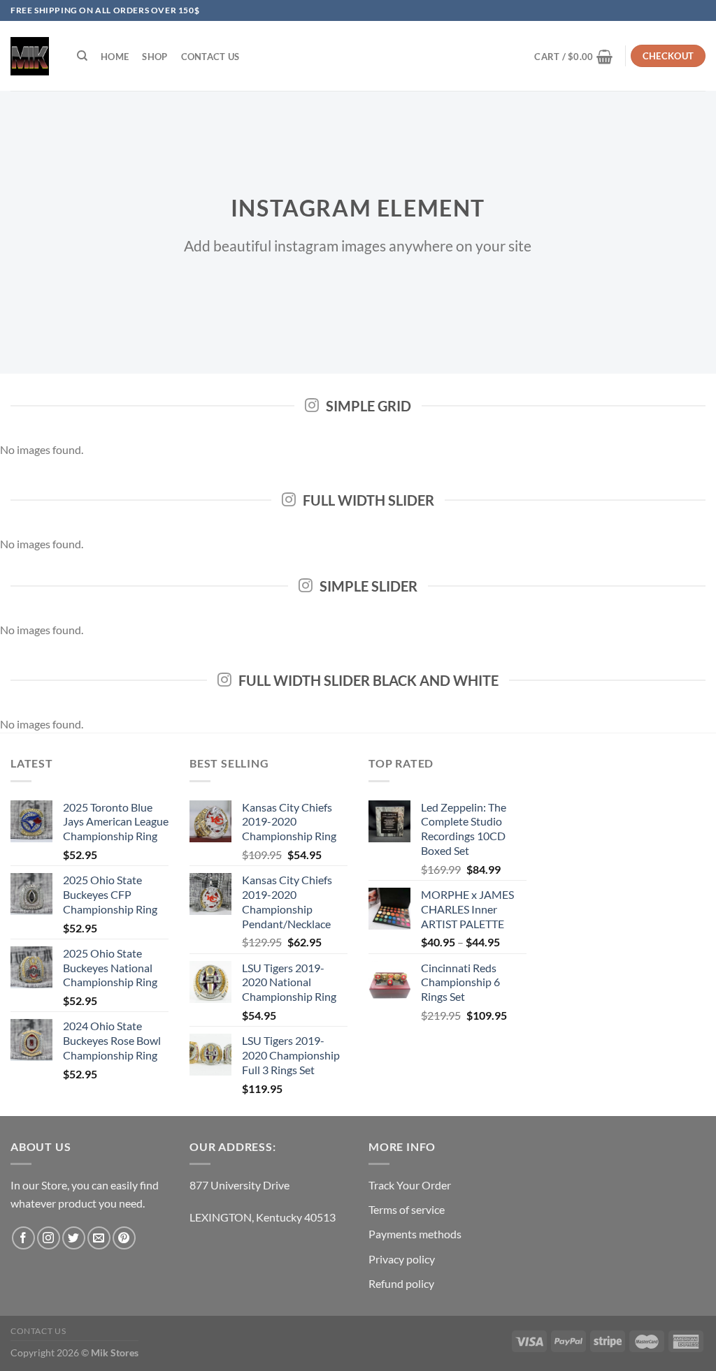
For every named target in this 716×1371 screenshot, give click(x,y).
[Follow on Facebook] (23, 1237)
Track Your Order (409, 1185)
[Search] (82, 56)
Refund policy (401, 1283)
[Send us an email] (98, 1237)
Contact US (210, 56)
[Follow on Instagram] (48, 1237)
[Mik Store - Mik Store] (29, 56)
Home (115, 56)
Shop (154, 56)
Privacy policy (401, 1259)
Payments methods (414, 1233)
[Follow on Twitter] (73, 1237)
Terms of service (406, 1209)
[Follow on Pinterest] (124, 1237)
